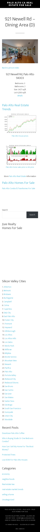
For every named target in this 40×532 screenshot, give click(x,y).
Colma (6, 305)
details (20, 95)
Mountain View (11, 360)
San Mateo (9, 397)
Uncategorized (8, 499)
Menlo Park (9, 346)
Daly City (7, 312)
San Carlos (9, 390)
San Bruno (9, 386)
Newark (8, 364)
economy (6, 474)
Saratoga (8, 405)
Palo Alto (8, 371)
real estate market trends (12, 489)
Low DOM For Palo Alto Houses (14, 460)
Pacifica (8, 368)
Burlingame (8, 298)
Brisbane (7, 294)
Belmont (7, 290)
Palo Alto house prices (20, 136)
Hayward (8, 327)
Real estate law (8, 484)
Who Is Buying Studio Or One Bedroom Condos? (17, 440)
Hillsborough (10, 331)
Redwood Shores (11, 382)
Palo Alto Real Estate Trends (15, 107)
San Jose (8, 393)
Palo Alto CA (25, 520)
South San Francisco (13, 408)
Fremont (8, 324)
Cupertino (8, 309)
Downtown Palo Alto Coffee (13, 433)
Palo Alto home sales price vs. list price (20, 167)
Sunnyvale (9, 412)
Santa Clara (9, 401)
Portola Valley (10, 375)
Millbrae (8, 349)
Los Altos (8, 335)
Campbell (8, 301)
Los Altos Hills (10, 338)
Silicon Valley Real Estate (15, 516)
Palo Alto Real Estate (17, 176)
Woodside (9, 419)
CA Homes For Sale (12, 524)
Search (5, 210)
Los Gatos (9, 342)
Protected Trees (8, 454)
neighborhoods (8, 479)
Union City (9, 416)
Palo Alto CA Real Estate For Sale (20, 4)
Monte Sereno (11, 357)
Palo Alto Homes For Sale (18, 183)
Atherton (7, 287)
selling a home (8, 494)
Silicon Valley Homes (27, 524)
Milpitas (8, 353)
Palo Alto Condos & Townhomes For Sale (18, 188)
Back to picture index (10, 68)
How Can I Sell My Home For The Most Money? (17, 448)
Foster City (9, 320)
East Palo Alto (9, 316)
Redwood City (10, 379)
